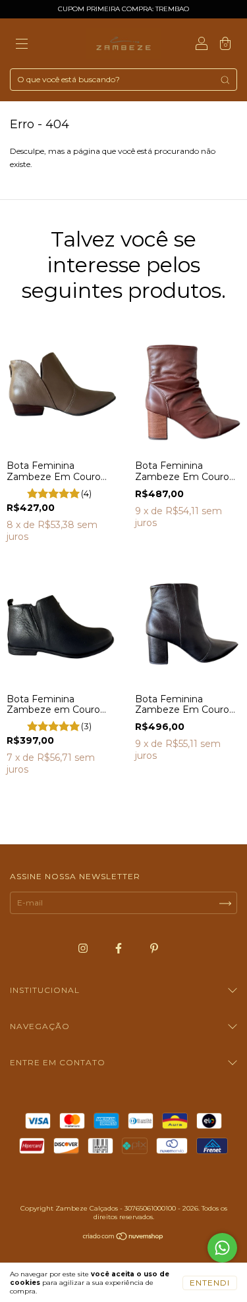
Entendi (210, 1283)
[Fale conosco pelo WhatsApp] (222, 1248)
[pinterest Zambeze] (154, 948)
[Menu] (21, 45)
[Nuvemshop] (123, 1238)
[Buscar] (225, 80)
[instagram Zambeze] (84, 948)
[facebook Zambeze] (119, 948)
